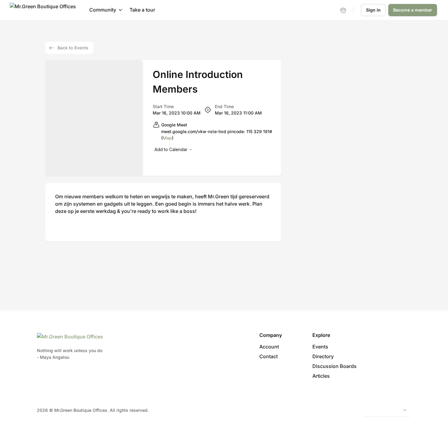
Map (167, 137)
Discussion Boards (334, 366)
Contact (268, 356)
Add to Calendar (171, 149)
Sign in (373, 9)
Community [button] (102, 10)
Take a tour (142, 10)
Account (269, 347)
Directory (323, 356)
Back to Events (73, 47)
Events (320, 347)
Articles (321, 376)
